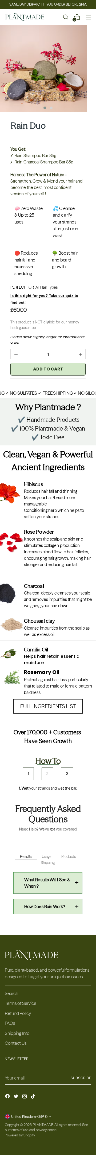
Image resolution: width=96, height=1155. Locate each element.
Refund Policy (18, 1013)
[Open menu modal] (88, 17)
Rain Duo (28, 125)
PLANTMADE (43, 1125)
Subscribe (81, 1078)
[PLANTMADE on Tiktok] (33, 1097)
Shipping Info (17, 1033)
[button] (45, 108)
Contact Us (16, 1043)
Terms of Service (20, 1003)
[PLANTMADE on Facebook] (8, 1097)
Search (11, 993)
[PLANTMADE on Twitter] (16, 1097)
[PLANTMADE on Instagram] (25, 1097)
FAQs (10, 1023)
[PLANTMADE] (25, 17)
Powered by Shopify (20, 1135)
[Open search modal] (65, 17)
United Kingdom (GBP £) (29, 1116)
